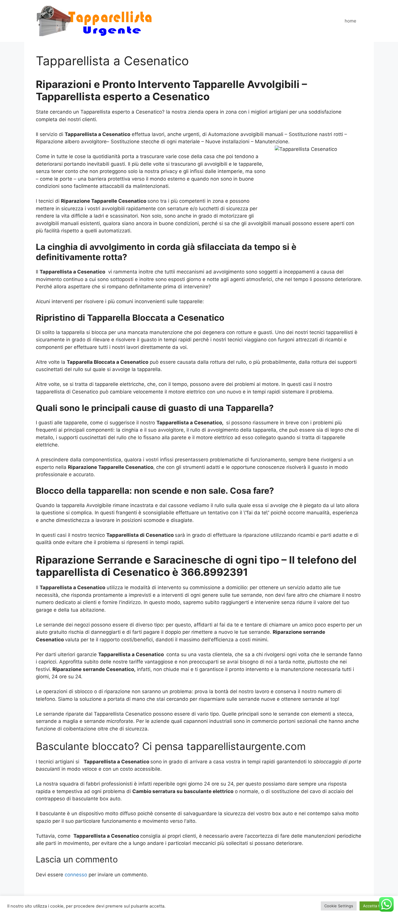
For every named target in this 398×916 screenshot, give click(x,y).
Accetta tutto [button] (375, 905)
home (350, 21)
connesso (76, 875)
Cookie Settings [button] (338, 905)
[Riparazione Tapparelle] (94, 21)
